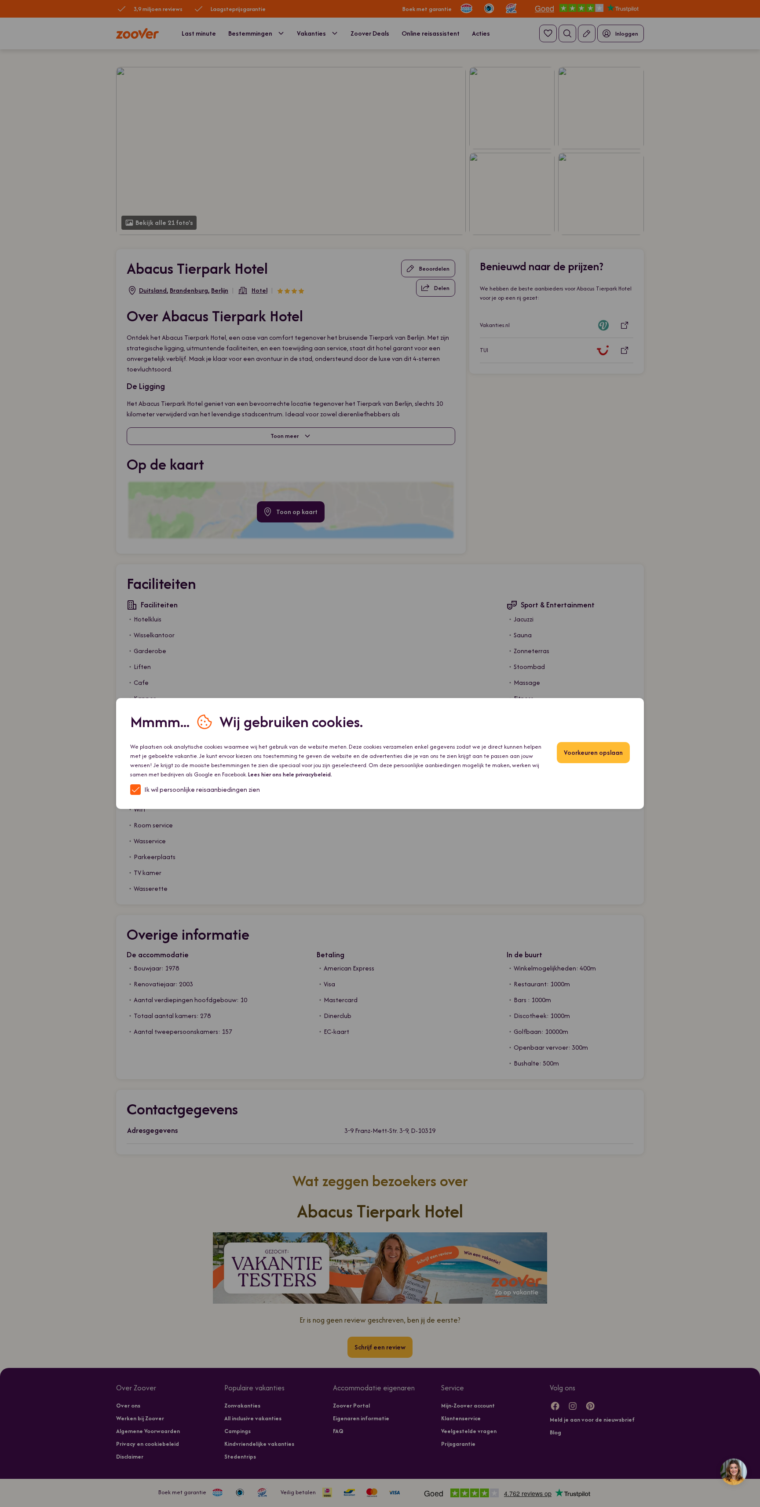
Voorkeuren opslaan (593, 752)
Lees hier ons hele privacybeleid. (290, 774)
